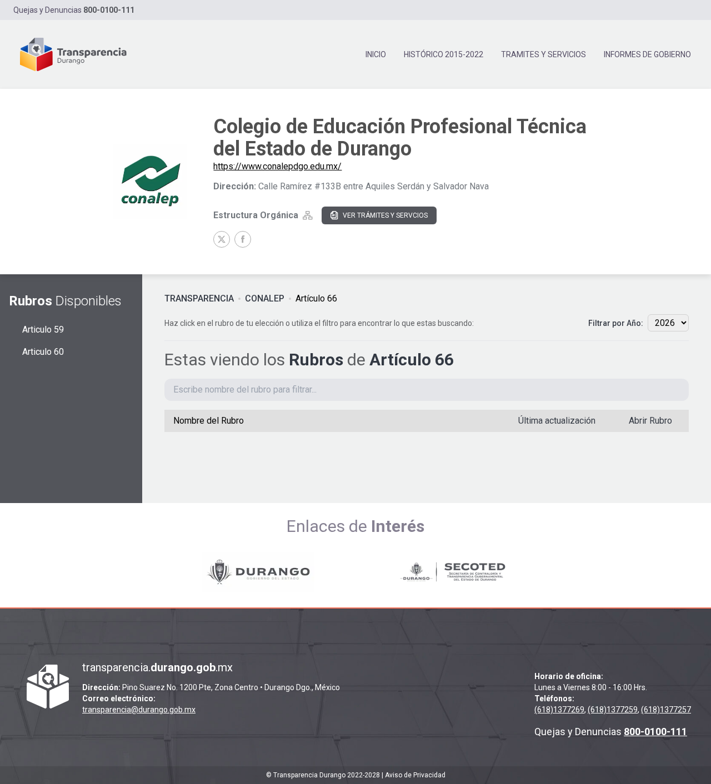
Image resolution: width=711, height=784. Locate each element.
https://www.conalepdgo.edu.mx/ (277, 166)
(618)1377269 (559, 709)
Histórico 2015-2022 (443, 54)
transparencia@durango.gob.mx (139, 709)
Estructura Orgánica (255, 215)
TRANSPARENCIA (199, 298)
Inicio (375, 54)
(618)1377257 (666, 709)
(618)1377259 (613, 709)
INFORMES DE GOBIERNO (647, 54)
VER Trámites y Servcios (385, 215)
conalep (264, 298)
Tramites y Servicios (543, 54)
